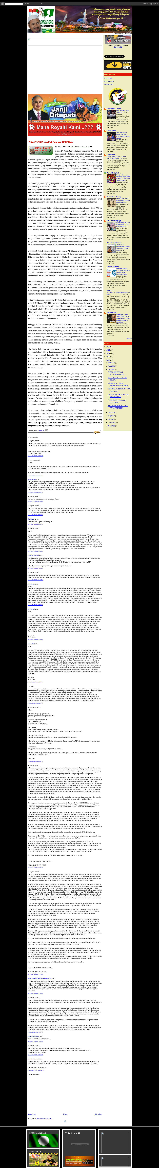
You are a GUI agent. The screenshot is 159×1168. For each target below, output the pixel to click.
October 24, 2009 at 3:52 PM (35, 605)
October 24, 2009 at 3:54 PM (35, 639)
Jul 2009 (111, 419)
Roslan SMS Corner (114, 109)
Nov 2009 (111, 366)
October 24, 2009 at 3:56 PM (35, 682)
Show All (129, 338)
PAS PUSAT (108, 78)
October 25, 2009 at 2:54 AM (35, 993)
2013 (108, 347)
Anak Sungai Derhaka (114, 243)
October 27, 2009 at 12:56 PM (35, 1054)
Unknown (31, 519)
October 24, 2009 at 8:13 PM (35, 761)
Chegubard (111, 155)
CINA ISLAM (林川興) (114, 221)
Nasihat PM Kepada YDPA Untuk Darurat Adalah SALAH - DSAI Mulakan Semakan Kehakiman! (123, 318)
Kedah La (110, 291)
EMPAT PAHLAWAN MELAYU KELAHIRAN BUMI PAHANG (123, 200)
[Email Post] (46, 430)
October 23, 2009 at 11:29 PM (35, 580)
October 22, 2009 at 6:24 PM (35, 501)
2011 (108, 353)
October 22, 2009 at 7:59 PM (35, 515)
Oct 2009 (111, 369)
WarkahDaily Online (114, 173)
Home (65, 1114)
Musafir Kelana (33, 1059)
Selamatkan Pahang (114, 197)
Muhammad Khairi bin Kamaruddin (39, 978)
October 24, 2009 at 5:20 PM (35, 703)
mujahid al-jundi (33, 555)
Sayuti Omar (111, 131)
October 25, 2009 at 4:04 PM (35, 1032)
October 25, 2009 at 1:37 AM (35, 974)
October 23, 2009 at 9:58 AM (35, 551)
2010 (108, 357)
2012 (108, 350)
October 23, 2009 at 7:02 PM (35, 568)
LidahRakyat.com (113, 267)
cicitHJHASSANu (33, 1036)
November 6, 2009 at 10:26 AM (36, 1070)
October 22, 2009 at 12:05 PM (35, 456)
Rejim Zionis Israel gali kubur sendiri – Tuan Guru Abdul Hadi (123, 224)
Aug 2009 (111, 416)
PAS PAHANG (109, 81)
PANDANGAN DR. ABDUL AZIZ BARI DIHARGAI (50, 142)
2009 (108, 360)
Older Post (98, 1114)
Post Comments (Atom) (44, 1118)
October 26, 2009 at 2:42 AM (35, 1041)
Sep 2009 (111, 412)
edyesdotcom (112, 313)
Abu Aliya (31, 584)
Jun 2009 (111, 422)
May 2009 (111, 426)
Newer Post (32, 1114)
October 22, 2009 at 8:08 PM (35, 524)
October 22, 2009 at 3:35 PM (35, 475)
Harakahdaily (108, 84)
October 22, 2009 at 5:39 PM (35, 492)
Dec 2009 (111, 363)
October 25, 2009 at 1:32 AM (35, 867)
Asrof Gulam (32, 479)
